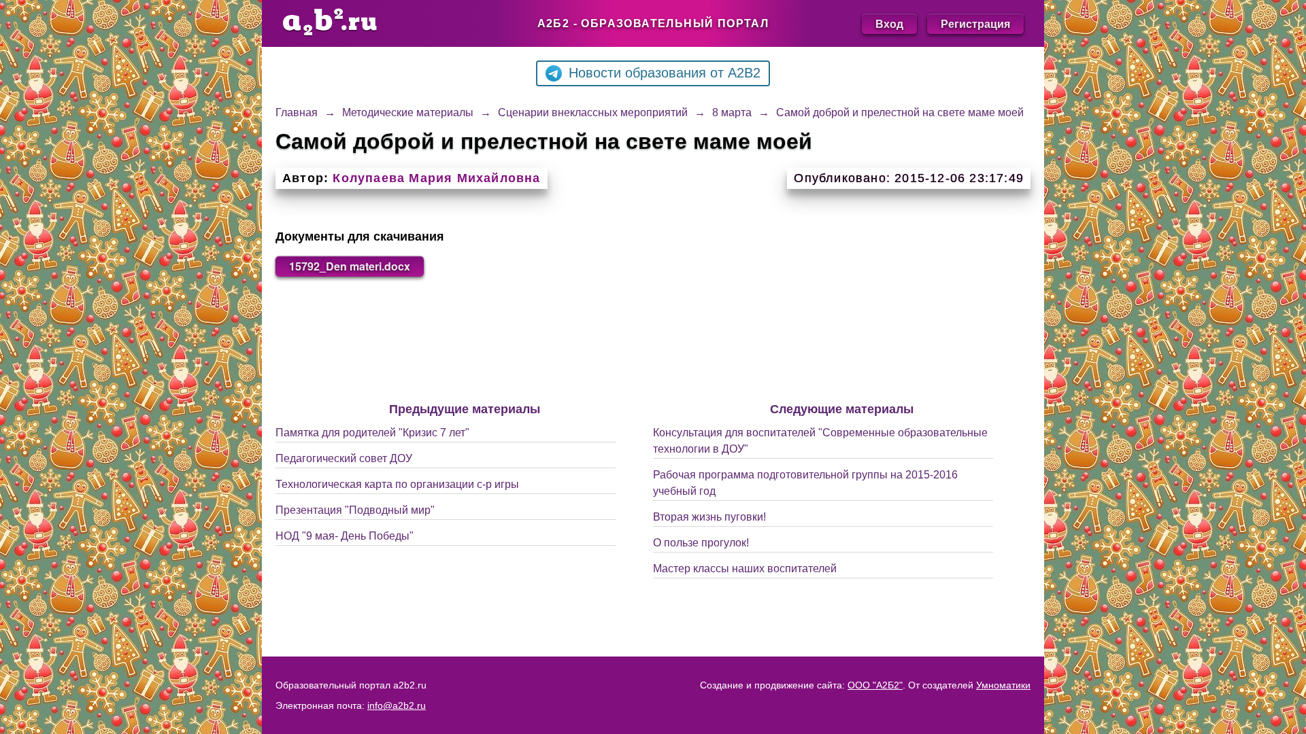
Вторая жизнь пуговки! (709, 517)
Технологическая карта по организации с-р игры (397, 484)
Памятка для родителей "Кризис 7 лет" (372, 432)
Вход (889, 23)
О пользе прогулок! (701, 542)
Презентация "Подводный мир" (355, 510)
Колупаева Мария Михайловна (436, 178)
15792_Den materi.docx (349, 266)
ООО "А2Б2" (875, 685)
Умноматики (1003, 685)
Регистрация (975, 23)
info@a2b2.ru (396, 705)
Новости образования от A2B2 (664, 72)
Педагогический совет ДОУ (343, 458)
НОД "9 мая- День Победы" (344, 536)
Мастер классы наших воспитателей (745, 568)
